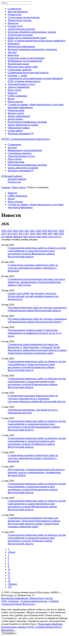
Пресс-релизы (15, 101)
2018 (50, 230)
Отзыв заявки (15, 130)
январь (9, 236)
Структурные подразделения (23, 17)
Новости (12, 92)
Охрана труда (15, 26)
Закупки (12, 52)
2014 (9, 233)
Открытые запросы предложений (26, 58)
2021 (32, 230)
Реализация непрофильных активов (27, 121)
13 (9, 578)
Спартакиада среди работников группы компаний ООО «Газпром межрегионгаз (35, 80)
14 (9, 581)
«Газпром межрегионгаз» (34, 601)
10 (9, 569)
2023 (21, 230)
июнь (44, 236)
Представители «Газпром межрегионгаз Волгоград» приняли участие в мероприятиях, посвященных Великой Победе (36, 472)
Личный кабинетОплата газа (17, 180)
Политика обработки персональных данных (32, 31)
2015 (3, 233)
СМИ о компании (17, 95)
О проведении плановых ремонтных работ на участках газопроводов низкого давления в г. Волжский (33, 268)
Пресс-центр (15, 90)
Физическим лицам (18, 63)
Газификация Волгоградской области (28, 72)
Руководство (15, 14)
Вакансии (13, 23)
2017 (55, 230)
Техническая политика (20, 34)
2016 (61, 230)
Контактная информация (21, 46)
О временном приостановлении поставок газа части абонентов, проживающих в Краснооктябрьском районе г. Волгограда (36, 282)
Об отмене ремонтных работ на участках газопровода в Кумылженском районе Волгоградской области (37, 320)
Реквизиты (14, 43)
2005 (61, 233)
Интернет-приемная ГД (20, 133)
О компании (14, 8)
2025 (9, 230)
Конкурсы (13, 55)
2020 (38, 230)
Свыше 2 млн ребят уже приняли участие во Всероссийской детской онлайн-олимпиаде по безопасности (33, 296)
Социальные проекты (19, 69)
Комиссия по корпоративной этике (27, 37)
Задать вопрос (15, 119)
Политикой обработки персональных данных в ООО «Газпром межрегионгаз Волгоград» (32, 627)
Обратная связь (16, 110)
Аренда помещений (18, 87)
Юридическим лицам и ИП (23, 66)
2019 (44, 230)
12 (9, 575)
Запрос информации (19, 116)
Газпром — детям (17, 75)
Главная (5, 187)
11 (9, 572)
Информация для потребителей (25, 61)
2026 (3, 230)
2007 (49, 233)
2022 (27, 230)
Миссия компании (18, 11)
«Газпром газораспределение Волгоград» (30, 602)
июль (51, 236)
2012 (21, 233)
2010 (32, 233)
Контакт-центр (16, 113)
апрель (32, 236)
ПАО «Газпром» (10, 601)
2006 (55, 233)
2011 (26, 233)
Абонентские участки (19, 20)
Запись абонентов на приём (23, 124)
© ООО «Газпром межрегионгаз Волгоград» (25, 592)
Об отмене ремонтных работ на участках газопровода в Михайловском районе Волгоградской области (37, 309)
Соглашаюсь (9, 633)
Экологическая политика (21, 29)
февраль (17, 236)
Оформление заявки (19, 127)
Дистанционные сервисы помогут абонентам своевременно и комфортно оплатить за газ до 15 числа (34, 333)
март (25, 236)
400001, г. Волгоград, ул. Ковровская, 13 (31, 594)
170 (10, 587)
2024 (15, 230)
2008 (44, 233)
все (3, 236)
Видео (11, 98)
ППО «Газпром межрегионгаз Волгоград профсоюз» (37, 40)
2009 (38, 233)
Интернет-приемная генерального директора (32, 49)
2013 (15, 233)
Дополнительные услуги (21, 84)
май (39, 236)
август (58, 236)
